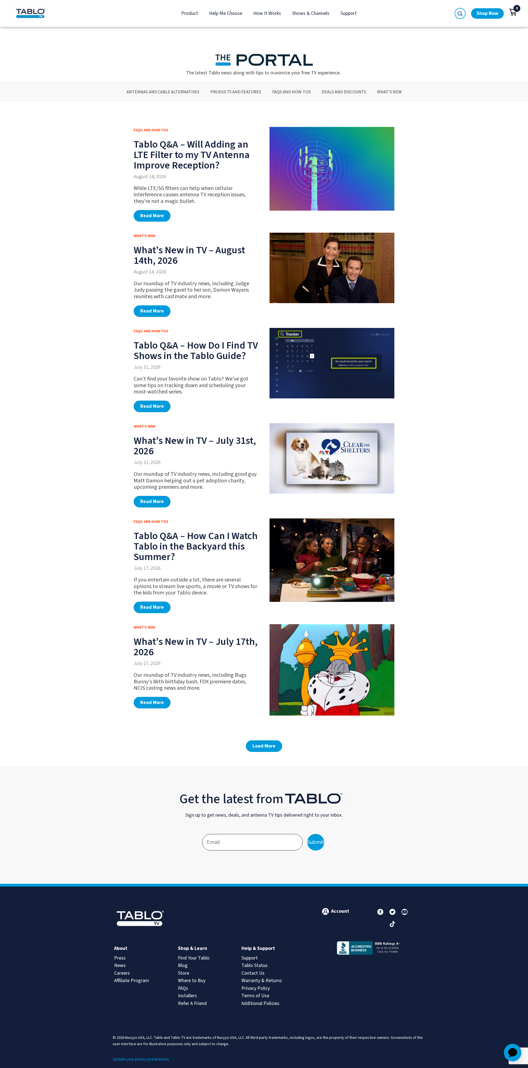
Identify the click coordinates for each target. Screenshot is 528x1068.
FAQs (183, 988)
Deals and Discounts (344, 91)
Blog (183, 965)
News (120, 965)
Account (340, 911)
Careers (122, 973)
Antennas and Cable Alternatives (163, 91)
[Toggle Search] (460, 13)
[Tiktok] (392, 924)
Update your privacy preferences (141, 1059)
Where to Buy (191, 980)
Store (183, 973)
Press (120, 958)
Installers (187, 995)
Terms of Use (255, 995)
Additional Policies (260, 1003)
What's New (144, 236)
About (120, 948)
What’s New (389, 91)
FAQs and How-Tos (291, 91)
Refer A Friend (192, 1003)
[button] (513, 12)
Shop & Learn (192, 948)
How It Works (267, 13)
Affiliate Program (131, 980)
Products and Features (235, 91)
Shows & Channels (310, 13)
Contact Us (253, 973)
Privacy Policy (255, 988)
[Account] (325, 911)
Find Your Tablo (194, 958)
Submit (315, 842)
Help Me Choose (225, 13)
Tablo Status (254, 965)
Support (348, 13)
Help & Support (258, 948)
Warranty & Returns (261, 980)
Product (189, 13)
